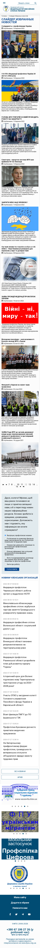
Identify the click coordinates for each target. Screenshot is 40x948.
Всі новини (20, 771)
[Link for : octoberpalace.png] (20, 794)
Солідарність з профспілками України (17, 26)
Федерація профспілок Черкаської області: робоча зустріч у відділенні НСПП (17, 590)
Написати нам (20, 908)
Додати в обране (20, 902)
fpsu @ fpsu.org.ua (20, 935)
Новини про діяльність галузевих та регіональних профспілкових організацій (19, 546)
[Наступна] (20, 487)
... (14, 485)
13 (30, 485)
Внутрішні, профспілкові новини (19, 535)
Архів (20, 777)
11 (22, 485)
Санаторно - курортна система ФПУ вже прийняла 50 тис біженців (18, 161)
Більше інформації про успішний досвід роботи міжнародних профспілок (18, 553)
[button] (12, 806)
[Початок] (3, 485)
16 (17, 487)
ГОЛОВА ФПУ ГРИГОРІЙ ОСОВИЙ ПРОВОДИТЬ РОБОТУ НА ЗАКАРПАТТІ (20, 118)
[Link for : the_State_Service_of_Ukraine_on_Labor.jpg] (20, 876)
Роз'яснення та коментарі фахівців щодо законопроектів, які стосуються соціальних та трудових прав (19, 540)
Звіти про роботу (13, 564)
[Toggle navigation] (4, 3)
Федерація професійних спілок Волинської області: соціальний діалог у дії (19, 625)
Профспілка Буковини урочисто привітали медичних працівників (19, 730)
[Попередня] (6, 485)
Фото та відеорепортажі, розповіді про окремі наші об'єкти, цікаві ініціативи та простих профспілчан (19, 559)
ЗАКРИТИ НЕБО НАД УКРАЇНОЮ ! (15, 202)
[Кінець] (23, 487)
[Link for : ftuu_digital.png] (20, 849)
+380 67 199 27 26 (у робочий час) (20, 931)
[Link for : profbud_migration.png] (20, 821)
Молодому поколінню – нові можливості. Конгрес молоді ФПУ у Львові (18, 340)
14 (34, 485)
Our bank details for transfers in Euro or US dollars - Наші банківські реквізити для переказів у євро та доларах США (18, 249)
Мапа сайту (20, 897)
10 (18, 485)
